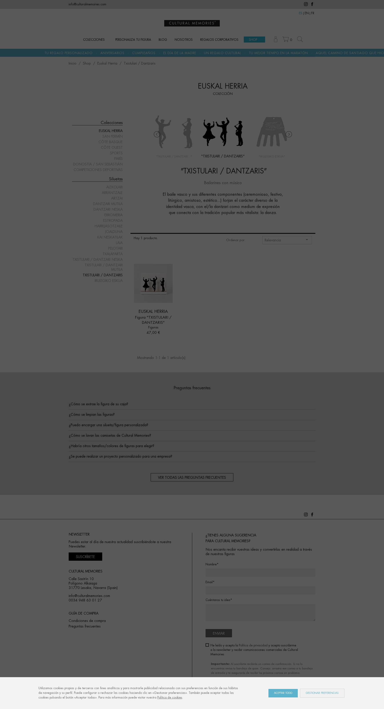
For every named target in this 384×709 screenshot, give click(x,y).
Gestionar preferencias (322, 693)
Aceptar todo (283, 693)
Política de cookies (169, 697)
